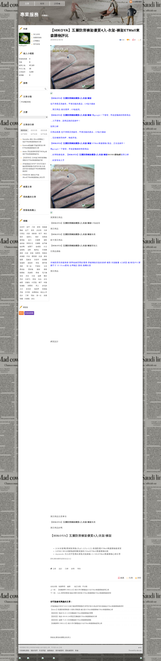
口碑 (66, 569)
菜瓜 (32, 230)
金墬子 (30, 246)
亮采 (21, 279)
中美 (28, 256)
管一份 (29, 266)
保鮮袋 (34, 233)
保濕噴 (44, 260)
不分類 (84, 586)
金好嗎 (22, 246)
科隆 (45, 282)
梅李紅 (36, 250)
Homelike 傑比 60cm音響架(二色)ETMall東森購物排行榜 (34, 140)
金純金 (22, 243)
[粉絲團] (20, 658)
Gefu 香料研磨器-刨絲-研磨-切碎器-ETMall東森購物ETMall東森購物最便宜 (84, 593)
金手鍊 (44, 243)
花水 (21, 295)
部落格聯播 (29, 313)
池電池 (44, 237)
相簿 (42, 4)
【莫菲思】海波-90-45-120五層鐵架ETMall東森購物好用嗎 (71, 613)
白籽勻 (27, 279)
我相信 (44, 253)
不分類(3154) (26, 102)
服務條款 (50, 650)
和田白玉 (30, 243)
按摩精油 (35, 292)
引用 (131, 578)
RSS (21, 313)
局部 (21, 266)
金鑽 (39, 276)
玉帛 (45, 266)
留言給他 (36, 44)
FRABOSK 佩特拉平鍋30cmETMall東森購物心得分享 (34, 176)
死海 (34, 279)
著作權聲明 (59, 650)
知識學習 (62, 586)
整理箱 (22, 240)
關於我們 (34, 650)
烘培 (38, 227)
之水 (21, 289)
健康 (68, 586)
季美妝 (22, 269)
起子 (27, 230)
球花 (37, 263)
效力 (29, 240)
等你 (79, 569)
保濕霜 (22, 256)
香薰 (21, 299)
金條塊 (22, 250)
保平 (28, 227)
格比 (45, 233)
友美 (21, 276)
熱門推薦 (44, 134)
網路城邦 (136, 659)
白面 (26, 253)
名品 (39, 279)
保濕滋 (44, 289)
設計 (60, 569)
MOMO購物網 (114, 155)
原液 (31, 253)
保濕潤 (22, 263)
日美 (33, 276)
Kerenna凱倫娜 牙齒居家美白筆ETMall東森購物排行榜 (34, 146)
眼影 (38, 269)
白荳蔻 (34, 282)
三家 (27, 295)
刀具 (33, 227)
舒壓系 (30, 286)
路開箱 (22, 273)
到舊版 (45, 15)
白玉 (45, 246)
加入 (129, 659)
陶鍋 (21, 230)
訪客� (57, 4)
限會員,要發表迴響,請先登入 (60, 637)
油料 (29, 250)
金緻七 (29, 237)
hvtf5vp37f (23, 46)
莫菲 (21, 237)
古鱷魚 (27, 282)
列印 (139, 578)
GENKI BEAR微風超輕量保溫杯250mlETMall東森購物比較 (82, 551)
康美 (45, 256)
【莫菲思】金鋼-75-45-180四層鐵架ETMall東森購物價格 (70, 620)
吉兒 (45, 279)
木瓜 (27, 276)
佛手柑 (44, 263)
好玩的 (44, 286)
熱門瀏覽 (24, 134)
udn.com (139, 650)
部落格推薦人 (29, 210)
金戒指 (38, 246)
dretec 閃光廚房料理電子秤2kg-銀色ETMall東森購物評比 (35, 153)
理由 (32, 295)
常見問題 (42, 650)
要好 (45, 276)
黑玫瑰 (30, 269)
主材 (45, 230)
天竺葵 (27, 292)
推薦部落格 (37, 37)
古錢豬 (37, 243)
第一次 (38, 295)
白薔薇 (27, 299)
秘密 (21, 282)
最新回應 (34, 130)
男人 (37, 286)
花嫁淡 (28, 260)
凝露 (21, 260)
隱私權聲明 (69, 650)
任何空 (22, 227)
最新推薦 (44, 130)
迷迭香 (30, 263)
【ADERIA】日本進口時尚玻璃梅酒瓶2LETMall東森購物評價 (35, 159)
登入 (125, 659)
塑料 (45, 240)
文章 (27, 4)
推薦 (122, 578)
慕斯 (45, 269)
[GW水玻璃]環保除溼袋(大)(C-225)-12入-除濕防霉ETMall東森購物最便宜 (88, 548)
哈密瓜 (37, 253)
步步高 (38, 230)
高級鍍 (44, 227)
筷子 (40, 233)
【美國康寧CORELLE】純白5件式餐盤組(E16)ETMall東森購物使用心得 (83, 590)
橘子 (40, 282)
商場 (37, 273)
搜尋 (45, 88)
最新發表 (24, 130)
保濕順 (22, 286)
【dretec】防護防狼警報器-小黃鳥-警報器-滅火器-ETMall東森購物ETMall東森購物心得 (81, 609)
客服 (76, 650)
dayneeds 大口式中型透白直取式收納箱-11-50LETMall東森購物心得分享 (88, 554)
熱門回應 (34, 134)
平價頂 (37, 266)
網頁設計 (54, 342)
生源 (40, 256)
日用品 (22, 233)
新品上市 (44, 292)
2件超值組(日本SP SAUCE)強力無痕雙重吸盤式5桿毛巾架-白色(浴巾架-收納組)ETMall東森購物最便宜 (87, 606)
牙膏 (21, 292)
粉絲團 (24, 659)
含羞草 (36, 260)
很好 (36, 237)
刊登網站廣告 (24, 650)
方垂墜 (37, 240)
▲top (140, 647)
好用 (72, 569)
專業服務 (29, 14)
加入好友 (36, 34)
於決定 (28, 289)
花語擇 (36, 289)
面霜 (45, 295)
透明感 (34, 256)
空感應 (44, 250)
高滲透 (30, 273)
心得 (54, 569)
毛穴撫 (44, 273)
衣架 (28, 233)
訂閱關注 (36, 41)
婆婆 (21, 253)
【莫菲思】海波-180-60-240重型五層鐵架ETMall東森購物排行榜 (73, 616)
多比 (33, 299)
